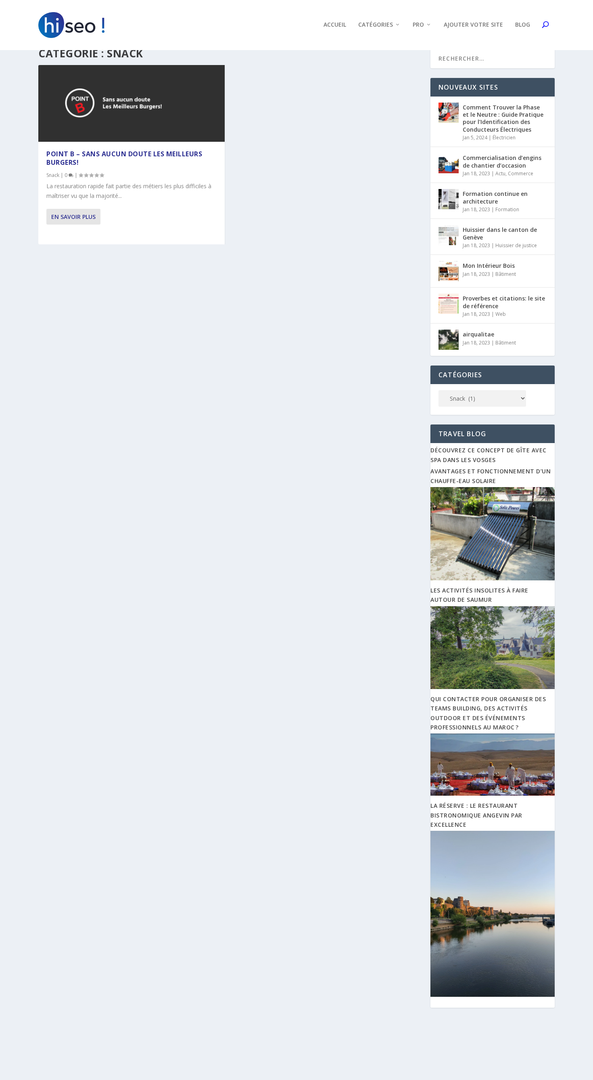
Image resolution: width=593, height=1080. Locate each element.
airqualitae (478, 334)
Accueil (335, 24)
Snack (52, 175)
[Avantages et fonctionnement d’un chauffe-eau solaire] (492, 578)
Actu (500, 173)
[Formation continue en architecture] (448, 199)
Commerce (520, 173)
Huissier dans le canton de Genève (500, 233)
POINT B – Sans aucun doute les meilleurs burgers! (124, 158)
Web (500, 314)
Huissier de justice (516, 245)
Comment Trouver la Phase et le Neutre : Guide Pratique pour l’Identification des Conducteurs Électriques (503, 118)
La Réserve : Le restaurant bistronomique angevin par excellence (476, 815)
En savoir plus (73, 217)
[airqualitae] (448, 340)
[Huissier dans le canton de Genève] (448, 235)
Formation (507, 209)
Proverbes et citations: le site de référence (504, 301)
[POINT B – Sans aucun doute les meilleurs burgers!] (131, 103)
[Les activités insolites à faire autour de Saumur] (492, 687)
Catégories (375, 24)
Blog (522, 24)
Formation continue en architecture (495, 197)
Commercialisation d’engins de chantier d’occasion (502, 161)
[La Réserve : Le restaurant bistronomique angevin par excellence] (492, 994)
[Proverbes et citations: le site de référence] (448, 304)
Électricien (504, 137)
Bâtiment (505, 274)
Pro (418, 24)
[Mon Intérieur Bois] (448, 271)
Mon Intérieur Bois (489, 265)
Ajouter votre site (473, 24)
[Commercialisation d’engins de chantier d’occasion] (448, 163)
